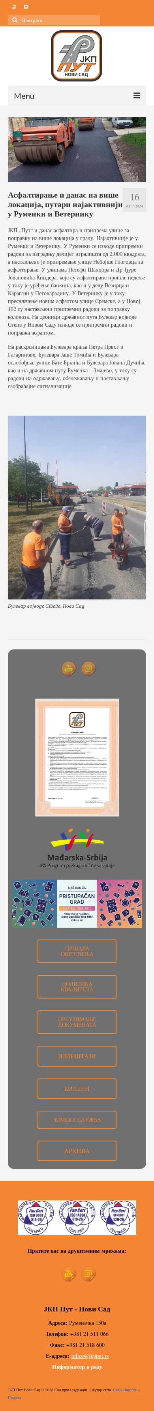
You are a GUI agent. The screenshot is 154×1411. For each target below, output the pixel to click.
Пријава (14, 1397)
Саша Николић (125, 1390)
